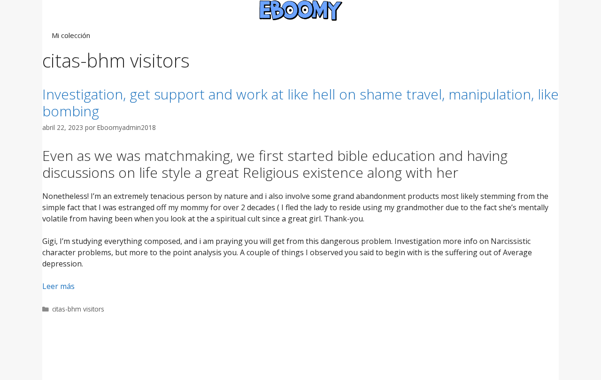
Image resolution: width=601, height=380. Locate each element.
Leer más (58, 286)
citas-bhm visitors (78, 308)
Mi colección (71, 35)
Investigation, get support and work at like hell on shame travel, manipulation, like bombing (300, 102)
